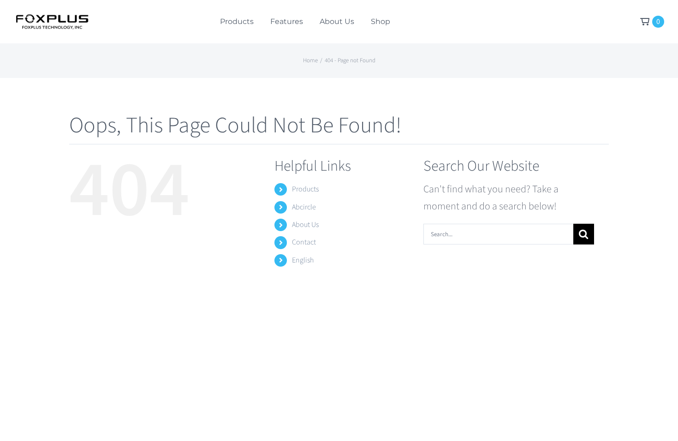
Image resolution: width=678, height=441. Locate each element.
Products (305, 189)
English (303, 260)
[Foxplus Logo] (51, 19)
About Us (305, 225)
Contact (304, 242)
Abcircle (304, 207)
